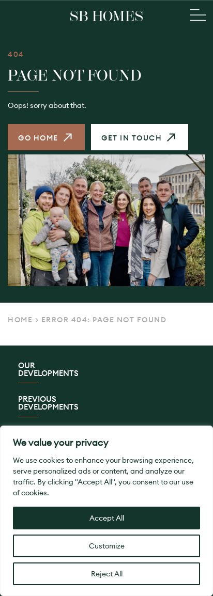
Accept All (106, 518)
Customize (107, 546)
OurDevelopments (48, 370)
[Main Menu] (198, 16)
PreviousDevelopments (48, 403)
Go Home (38, 138)
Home (20, 319)
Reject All (107, 573)
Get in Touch (131, 138)
